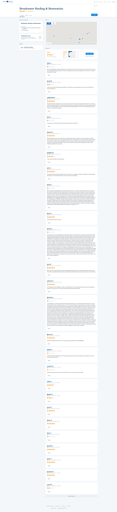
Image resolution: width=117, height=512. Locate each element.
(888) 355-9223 (53, 508)
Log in (113, 1)
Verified (49, 64)
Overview (22, 15)
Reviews (27, 15)
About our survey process (98, 1)
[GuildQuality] (7, 2)
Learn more (23, 39)
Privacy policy (64, 505)
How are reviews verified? (89, 56)
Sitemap (69, 505)
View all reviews (71, 496)
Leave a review (90, 53)
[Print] (95, 6)
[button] (79, 42)
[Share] (97, 6)
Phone (95, 15)
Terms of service (57, 505)
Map (31, 15)
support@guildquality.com (62, 508)
